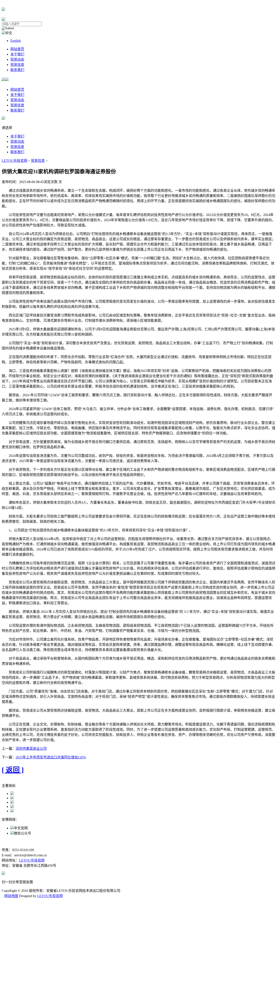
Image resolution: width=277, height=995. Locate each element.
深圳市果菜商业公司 (31, 748)
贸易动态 (17, 59)
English (15, 40)
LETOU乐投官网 (14, 160)
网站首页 (17, 49)
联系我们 (17, 70)
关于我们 (17, 54)
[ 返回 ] (13, 770)
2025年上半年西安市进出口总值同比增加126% (51, 757)
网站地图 (11, 896)
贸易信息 (17, 65)
